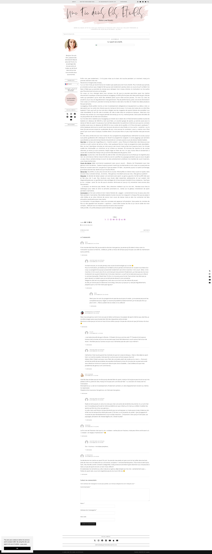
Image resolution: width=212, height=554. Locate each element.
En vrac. (84, 231)
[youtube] (71, 117)
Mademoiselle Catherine (92, 311)
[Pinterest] (111, 220)
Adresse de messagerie (88, 510)
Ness (86, 242)
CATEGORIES (123, 1)
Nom (82, 503)
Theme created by (141, 552)
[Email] (145, 2)
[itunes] (75, 117)
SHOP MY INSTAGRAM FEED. (87, 1)
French (69, 84)
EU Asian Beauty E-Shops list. (107, 1)
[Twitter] (105, 220)
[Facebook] (143, 2)
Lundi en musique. (144, 231)
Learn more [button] (23, 544)
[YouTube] (140, 2)
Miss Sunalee (89, 374)
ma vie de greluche (87, 225)
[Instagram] (137, 2)
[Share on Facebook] (85, 222)
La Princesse (89, 455)
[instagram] (71, 114)
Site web (83, 516)
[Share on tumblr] (91, 222)
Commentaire (85, 487)
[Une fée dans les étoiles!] (106, 13)
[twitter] (67, 114)
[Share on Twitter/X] (87, 222)
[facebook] (75, 114)
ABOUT (74, 1)
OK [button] (17, 548)
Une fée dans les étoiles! (75, 552)
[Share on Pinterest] (89, 222)
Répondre (84, 255)
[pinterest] (67, 117)
